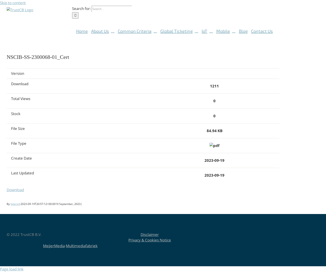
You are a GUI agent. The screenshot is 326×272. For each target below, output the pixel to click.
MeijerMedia (54, 245)
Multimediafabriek (82, 245)
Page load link (12, 269)
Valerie (14, 204)
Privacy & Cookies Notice (149, 240)
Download (15, 189)
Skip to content (13, 2)
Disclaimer (150, 234)
